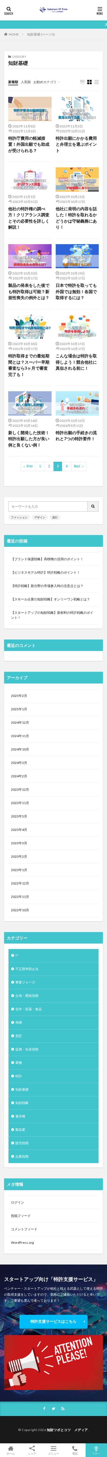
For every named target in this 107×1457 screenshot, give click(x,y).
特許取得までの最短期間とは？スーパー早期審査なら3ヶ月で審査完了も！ (28, 365)
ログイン (17, 1202)
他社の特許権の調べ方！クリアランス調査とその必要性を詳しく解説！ (28, 218)
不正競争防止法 (26, 969)
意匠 (18, 1036)
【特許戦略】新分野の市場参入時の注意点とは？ (47, 586)
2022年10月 (20, 910)
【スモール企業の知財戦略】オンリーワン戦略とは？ (50, 599)
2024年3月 (19, 763)
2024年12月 (20, 722)
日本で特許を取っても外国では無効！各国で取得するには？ (76, 291)
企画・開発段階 (26, 996)
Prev (30, 466)
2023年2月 (19, 856)
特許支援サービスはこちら (53, 1321)
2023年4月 (19, 830)
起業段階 (22, 1156)
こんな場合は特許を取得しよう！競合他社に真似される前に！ (76, 361)
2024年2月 (19, 776)
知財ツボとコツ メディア (67, 1430)
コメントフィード (24, 1229)
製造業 (20, 1130)
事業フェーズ (25, 982)
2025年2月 (19, 696)
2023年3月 (19, 843)
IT (16, 955)
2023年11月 (20, 803)
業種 (18, 1063)
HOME (14, 34)
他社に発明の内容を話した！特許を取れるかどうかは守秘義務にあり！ (76, 218)
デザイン (39, 517)
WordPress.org (22, 1242)
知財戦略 (22, 1103)
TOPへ (96, 1453)
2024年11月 (20, 736)
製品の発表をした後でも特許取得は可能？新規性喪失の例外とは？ (28, 291)
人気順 (26, 82)
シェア (32, 1453)
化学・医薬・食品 (28, 1009)
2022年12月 (20, 883)
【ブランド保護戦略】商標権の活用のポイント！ (47, 559)
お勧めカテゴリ (45, 82)
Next (77, 466)
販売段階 (22, 1143)
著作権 (20, 1116)
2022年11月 (20, 897)
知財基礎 (22, 1089)
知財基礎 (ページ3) (41, 34)
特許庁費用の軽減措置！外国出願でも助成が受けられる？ (28, 144)
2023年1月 (19, 870)
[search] (93, 506)
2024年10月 (20, 749)
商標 (18, 1022)
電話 (75, 1453)
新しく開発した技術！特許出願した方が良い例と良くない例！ (28, 438)
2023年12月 (20, 789)
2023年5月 (19, 816)
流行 (55, 517)
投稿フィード (21, 1216)
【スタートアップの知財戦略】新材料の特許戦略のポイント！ (52, 615)
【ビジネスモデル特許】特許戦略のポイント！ (45, 572)
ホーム (11, 1453)
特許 (18, 1076)
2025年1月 (19, 709)
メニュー (53, 1453)
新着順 (13, 82)
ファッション (19, 517)
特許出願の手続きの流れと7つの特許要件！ (76, 435)
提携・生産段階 (26, 1049)
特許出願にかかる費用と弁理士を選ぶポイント (76, 144)
